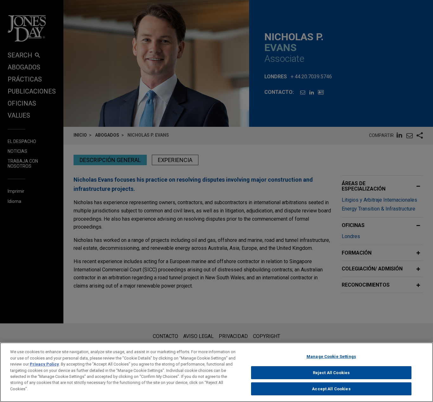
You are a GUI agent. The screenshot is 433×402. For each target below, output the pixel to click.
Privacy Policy (44, 364)
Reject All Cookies (331, 372)
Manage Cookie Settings (331, 356)
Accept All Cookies (331, 388)
